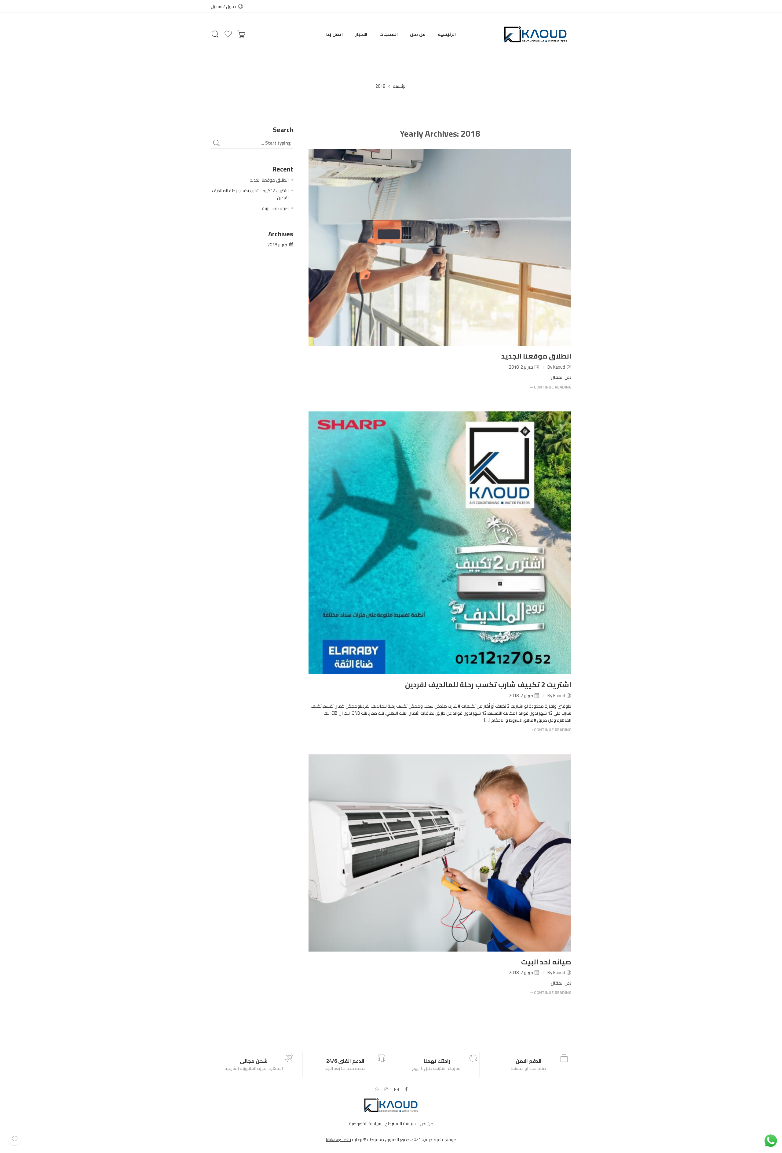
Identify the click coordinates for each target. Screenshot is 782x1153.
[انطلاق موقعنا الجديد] (440, 247)
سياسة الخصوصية (365, 1123)
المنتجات (388, 34)
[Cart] (241, 34)
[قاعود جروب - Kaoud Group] (535, 34)
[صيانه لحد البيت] (440, 853)
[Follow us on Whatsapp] (376, 1089)
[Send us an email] (396, 1089)
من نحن (418, 34)
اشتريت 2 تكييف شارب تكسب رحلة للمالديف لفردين (488, 684)
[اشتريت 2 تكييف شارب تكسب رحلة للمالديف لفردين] (440, 542)
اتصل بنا (334, 34)
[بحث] (215, 34)
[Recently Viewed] (14, 1138)
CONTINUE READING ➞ (550, 387)
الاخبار (361, 34)
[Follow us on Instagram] (386, 1089)
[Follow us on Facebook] (406, 1089)
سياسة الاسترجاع (400, 1123)
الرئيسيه (447, 34)
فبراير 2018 (277, 245)
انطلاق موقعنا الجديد (536, 356)
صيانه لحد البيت (546, 961)
